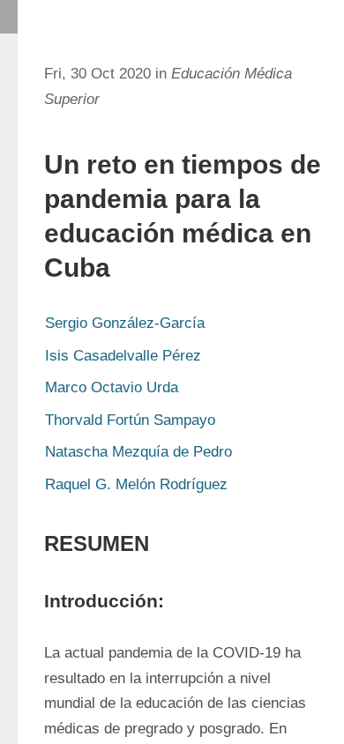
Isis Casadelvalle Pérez (123, 355)
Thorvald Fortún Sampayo (130, 420)
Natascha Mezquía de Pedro (138, 451)
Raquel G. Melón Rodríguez (136, 484)
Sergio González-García (125, 323)
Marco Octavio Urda (111, 387)
